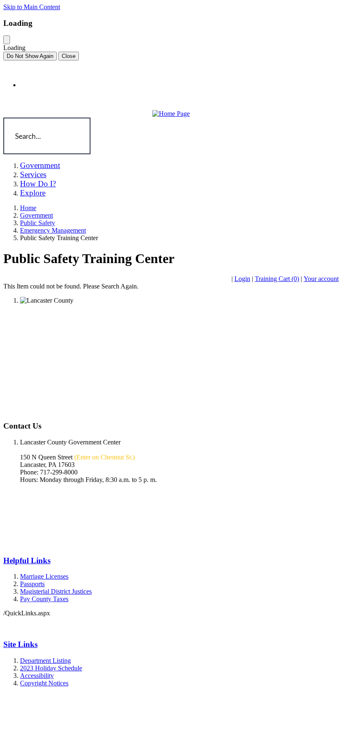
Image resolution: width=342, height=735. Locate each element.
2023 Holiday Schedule (51, 668)
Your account (321, 278)
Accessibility (37, 675)
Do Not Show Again (30, 56)
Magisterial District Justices (56, 591)
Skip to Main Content (31, 6)
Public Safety (37, 222)
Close (68, 56)
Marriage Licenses (44, 576)
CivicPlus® (205, 719)
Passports (32, 583)
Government (36, 215)
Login (242, 278)
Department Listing (45, 660)
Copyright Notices (44, 683)
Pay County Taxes (44, 598)
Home (28, 207)
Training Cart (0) (277, 278)
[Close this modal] (6, 39)
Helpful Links (26, 560)
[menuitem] (67, 165)
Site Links (20, 644)
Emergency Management (53, 230)
